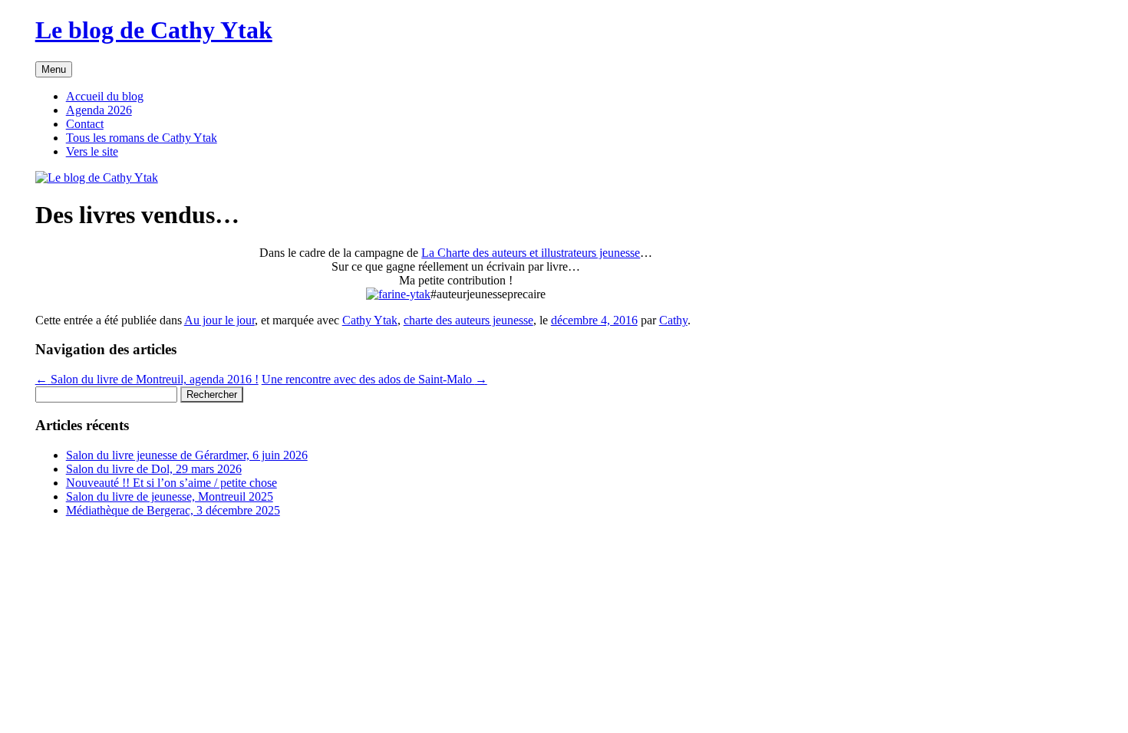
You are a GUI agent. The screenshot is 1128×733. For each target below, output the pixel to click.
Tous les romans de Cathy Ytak (141, 137)
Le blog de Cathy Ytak (153, 30)
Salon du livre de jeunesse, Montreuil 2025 (169, 496)
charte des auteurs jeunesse (468, 320)
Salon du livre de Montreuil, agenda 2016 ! (147, 379)
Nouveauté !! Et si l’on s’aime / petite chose (171, 482)
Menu (53, 69)
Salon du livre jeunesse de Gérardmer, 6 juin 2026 (187, 455)
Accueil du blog (104, 96)
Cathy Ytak (369, 320)
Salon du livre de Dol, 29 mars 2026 (154, 468)
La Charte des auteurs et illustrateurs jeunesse (530, 252)
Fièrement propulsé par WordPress (118, 536)
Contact (85, 123)
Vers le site (92, 151)
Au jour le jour (219, 320)
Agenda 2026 (99, 110)
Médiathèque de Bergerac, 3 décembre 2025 (173, 510)
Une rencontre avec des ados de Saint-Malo (374, 379)
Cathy (673, 320)
